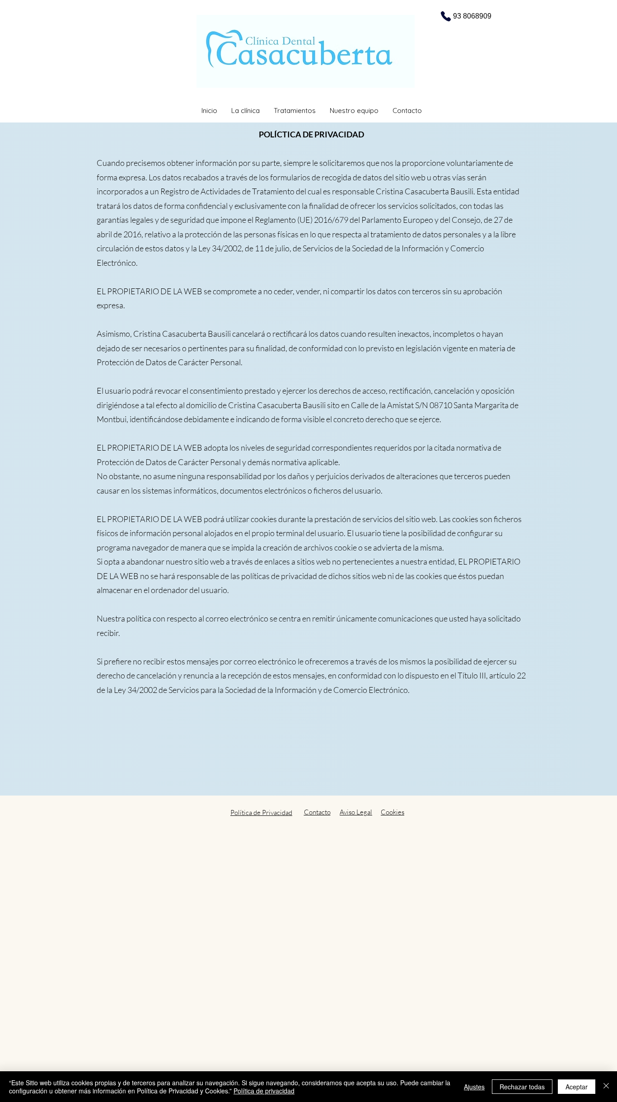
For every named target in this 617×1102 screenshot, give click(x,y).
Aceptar (577, 1086)
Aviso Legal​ (356, 812)
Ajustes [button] (474, 1086)
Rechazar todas (522, 1086)
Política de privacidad (264, 1090)
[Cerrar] (606, 1086)
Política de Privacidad (261, 812)
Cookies (392, 812)
